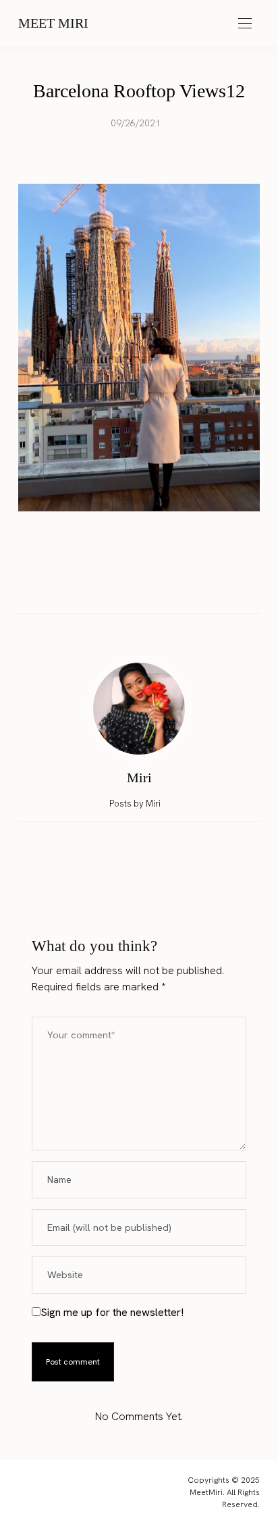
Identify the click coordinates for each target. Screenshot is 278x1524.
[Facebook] (100, 585)
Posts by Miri (136, 803)
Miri (139, 777)
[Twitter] (126, 585)
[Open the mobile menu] (245, 24)
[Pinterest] (151, 585)
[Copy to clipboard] (177, 585)
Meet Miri (53, 23)
